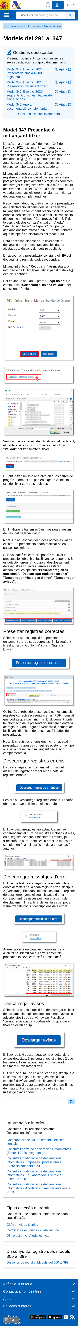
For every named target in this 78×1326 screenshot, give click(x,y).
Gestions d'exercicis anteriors (39, 114)
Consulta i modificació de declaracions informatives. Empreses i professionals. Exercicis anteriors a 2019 (34, 1162)
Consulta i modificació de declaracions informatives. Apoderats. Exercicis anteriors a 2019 (38, 1188)
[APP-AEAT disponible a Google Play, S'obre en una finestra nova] (38, 1316)
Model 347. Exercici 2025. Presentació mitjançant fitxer (27, 84)
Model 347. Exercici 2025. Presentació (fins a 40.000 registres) (25, 73)
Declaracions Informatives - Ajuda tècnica (35, 26)
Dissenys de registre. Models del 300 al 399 (38, 1262)
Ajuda (63, 69)
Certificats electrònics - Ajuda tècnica (33, 1230)
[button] (71, 4)
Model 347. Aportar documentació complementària (28, 106)
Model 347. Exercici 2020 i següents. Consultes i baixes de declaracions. (29, 95)
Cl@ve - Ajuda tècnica (22, 1224)
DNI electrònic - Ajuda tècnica (28, 1235)
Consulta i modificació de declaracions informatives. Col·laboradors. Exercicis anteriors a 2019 (34, 1175)
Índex (13, 1320)
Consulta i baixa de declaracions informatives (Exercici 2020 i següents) (39, 1151)
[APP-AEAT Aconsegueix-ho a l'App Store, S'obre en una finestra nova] (55, 1316)
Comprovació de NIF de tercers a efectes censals (35, 1141)
